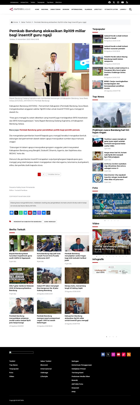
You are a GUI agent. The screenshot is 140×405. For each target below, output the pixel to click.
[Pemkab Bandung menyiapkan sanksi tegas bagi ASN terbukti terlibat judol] (77, 243)
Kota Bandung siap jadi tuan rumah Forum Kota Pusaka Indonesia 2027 (49, 256)
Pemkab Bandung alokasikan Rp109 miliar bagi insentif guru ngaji (60, 22)
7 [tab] (116, 256)
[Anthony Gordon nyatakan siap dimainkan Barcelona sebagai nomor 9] (97, 167)
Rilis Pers (59, 2)
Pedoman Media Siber (81, 376)
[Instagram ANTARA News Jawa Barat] (118, 2)
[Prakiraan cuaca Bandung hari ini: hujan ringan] (111, 115)
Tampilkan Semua (54, 174)
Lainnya (123, 9)
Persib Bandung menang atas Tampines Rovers (111, 212)
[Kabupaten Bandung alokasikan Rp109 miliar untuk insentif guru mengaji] (77, 306)
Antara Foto (24, 2)
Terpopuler (41, 2)
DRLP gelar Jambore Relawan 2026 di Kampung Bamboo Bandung (21, 288)
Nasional (44, 9)
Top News (50, 2)
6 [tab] (113, 256)
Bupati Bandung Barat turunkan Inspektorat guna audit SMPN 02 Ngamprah (20, 256)
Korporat (75, 388)
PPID (74, 392)
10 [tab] (126, 256)
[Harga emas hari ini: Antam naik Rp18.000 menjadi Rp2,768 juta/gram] (97, 156)
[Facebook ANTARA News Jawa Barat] (109, 2)
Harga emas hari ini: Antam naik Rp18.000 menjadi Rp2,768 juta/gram (115, 155)
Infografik (98, 259)
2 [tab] (108, 221)
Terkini (33, 2)
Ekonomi (66, 9)
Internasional (76, 9)
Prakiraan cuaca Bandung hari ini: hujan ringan (110, 131)
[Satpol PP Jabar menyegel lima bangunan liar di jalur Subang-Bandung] (49, 275)
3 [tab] (111, 221)
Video (95, 223)
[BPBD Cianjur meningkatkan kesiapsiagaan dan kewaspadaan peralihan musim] (97, 84)
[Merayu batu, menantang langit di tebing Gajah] (77, 275)
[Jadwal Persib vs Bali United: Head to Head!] (97, 39)
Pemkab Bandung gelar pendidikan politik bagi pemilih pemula (50, 130)
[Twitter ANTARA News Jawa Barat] (114, 2)
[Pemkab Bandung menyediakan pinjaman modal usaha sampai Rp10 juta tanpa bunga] (21, 306)
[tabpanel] (111, 206)
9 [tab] (123, 256)
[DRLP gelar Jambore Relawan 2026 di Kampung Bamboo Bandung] (21, 275)
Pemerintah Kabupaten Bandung (28, 221)
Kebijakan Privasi (79, 369)
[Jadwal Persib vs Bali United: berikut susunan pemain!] (97, 49)
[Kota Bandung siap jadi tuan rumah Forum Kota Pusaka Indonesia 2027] (49, 243)
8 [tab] (120, 256)
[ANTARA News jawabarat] (20, 9)
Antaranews (14, 2)
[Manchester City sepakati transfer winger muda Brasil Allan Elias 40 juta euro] (97, 178)
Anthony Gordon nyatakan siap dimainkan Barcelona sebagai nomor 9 (115, 166)
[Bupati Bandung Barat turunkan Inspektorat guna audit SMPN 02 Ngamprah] (21, 243)
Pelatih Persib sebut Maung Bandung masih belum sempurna (115, 59)
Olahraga (88, 9)
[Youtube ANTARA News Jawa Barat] (122, 2)
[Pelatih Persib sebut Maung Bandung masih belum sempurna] (97, 60)
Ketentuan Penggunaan (82, 365)
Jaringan (75, 361)
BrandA (75, 380)
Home (37, 9)
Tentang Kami (77, 373)
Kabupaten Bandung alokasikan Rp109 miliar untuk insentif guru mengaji (76, 318)
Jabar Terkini (55, 9)
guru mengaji (50, 221)
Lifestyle (97, 9)
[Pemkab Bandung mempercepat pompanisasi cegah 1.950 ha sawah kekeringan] (49, 306)
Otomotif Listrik (111, 9)
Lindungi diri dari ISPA (107, 329)
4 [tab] (115, 221)
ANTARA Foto (77, 384)
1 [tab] (105, 221)
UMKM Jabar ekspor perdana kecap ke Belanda (111, 247)
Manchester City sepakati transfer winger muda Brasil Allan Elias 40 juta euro (115, 177)
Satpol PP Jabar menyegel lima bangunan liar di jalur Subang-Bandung (48, 288)
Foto (95, 188)
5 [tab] (118, 221)
